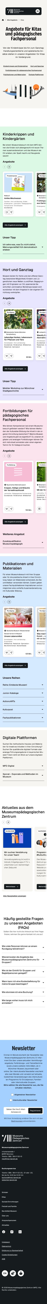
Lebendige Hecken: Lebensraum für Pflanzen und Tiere (18, 338)
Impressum (6, 1242)
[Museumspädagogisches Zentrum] (15, 11)
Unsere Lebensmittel (13, 636)
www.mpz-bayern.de (9, 1180)
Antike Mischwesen (12, 198)
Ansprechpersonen (9, 1220)
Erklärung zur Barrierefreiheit (12, 1250)
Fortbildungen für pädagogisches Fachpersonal (23, 70)
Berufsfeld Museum (9, 1211)
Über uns (5, 1216)
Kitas (4, 1197)
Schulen (5, 1192)
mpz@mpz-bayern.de (10, 1159)
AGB (3, 1259)
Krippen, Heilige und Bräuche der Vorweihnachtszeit (17, 489)
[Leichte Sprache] (21, 1273)
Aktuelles (5, 1225)
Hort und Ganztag (37, 66)
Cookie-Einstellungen (9, 1255)
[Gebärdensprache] (13, 1273)
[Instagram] (12, 1232)
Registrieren (35, 1110)
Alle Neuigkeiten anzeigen (14, 896)
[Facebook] (3, 1232)
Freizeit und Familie (9, 1206)
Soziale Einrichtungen (10, 1202)
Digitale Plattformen (36, 75)
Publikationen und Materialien (14, 75)
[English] (5, 1273)
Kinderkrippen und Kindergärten (15, 66)
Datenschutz (6, 1246)
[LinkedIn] (20, 1232)
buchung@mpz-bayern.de (11, 1177)
